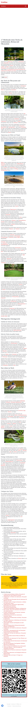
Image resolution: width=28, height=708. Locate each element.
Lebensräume (21, 61)
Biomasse (3, 465)
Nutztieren (14, 354)
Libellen (2, 66)
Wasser (10, 93)
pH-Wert (18, 237)
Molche (14, 423)
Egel (24, 410)
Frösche (9, 423)
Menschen (10, 61)
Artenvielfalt (6, 62)
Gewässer (15, 122)
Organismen (3, 121)
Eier (20, 422)
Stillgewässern (20, 163)
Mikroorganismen (21, 303)
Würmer (19, 558)
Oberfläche (16, 118)
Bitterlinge (23, 400)
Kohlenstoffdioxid (9, 461)
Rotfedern (8, 402)
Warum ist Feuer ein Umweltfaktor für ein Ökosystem (15, 646)
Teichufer (24, 450)
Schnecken (20, 410)
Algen (24, 254)
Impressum (9, 706)
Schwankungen (4, 237)
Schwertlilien (10, 416)
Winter (19, 121)
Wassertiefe (13, 532)
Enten (7, 66)
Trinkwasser (4, 356)
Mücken (2, 427)
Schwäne (21, 449)
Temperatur (11, 237)
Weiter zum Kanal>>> (14, 586)
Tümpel (2, 165)
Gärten (2, 89)
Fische (16, 206)
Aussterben (5, 365)
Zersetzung (11, 308)
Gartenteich (13, 89)
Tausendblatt (4, 418)
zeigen (6, 77)
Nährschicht (3, 127)
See (24, 113)
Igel (10, 451)
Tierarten (17, 228)
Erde (21, 217)
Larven (11, 426)
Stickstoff (5, 243)
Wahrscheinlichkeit (17, 330)
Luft (21, 516)
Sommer (5, 167)
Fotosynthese (19, 460)
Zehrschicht (21, 125)
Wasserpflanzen (22, 220)
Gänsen (25, 348)
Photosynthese (15, 296)
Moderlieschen (18, 402)
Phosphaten (22, 462)
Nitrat (4, 464)
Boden (4, 289)
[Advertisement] (14, 22)
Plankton (10, 411)
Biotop (9, 132)
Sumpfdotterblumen (22, 415)
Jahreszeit (12, 234)
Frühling (16, 168)
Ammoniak (3, 241)
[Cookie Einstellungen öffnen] (2, 706)
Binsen (16, 415)
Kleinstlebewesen (4, 244)
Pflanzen (11, 228)
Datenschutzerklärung (16, 706)
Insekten (3, 426)
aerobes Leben (4, 316)
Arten (14, 365)
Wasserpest (21, 417)
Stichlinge (13, 402)
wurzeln (2, 221)
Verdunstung (13, 167)
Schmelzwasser (4, 170)
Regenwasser (13, 209)
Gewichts (13, 224)
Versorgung (23, 85)
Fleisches (5, 351)
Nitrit (2, 251)
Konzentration (18, 247)
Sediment (14, 220)
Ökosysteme (3, 68)
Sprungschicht (12, 127)
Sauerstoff (8, 214)
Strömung (3, 163)
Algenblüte (9, 258)
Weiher (2, 162)
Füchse (15, 451)
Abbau (22, 250)
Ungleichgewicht (11, 519)
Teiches (20, 284)
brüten (19, 450)
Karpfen (11, 65)
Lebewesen (3, 262)
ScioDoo (3, 6)
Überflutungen (14, 343)
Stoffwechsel (13, 301)
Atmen (7, 515)
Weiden (7, 354)
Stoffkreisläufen (17, 236)
